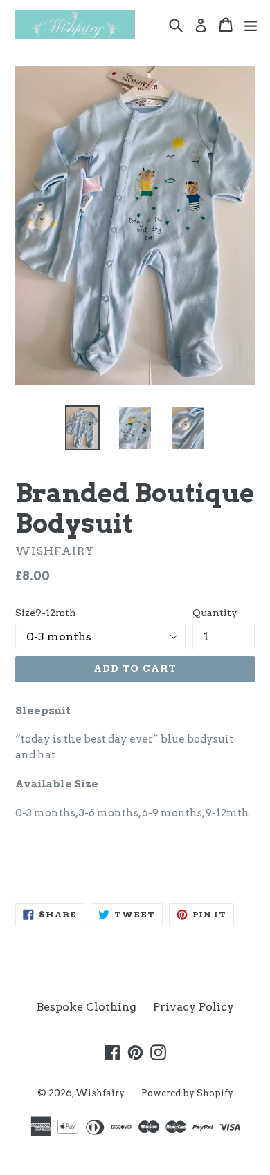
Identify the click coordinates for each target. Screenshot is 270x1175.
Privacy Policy (193, 1006)
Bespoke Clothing (86, 1006)
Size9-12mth (45, 612)
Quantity (214, 612)
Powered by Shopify (187, 1093)
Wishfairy (100, 1093)
